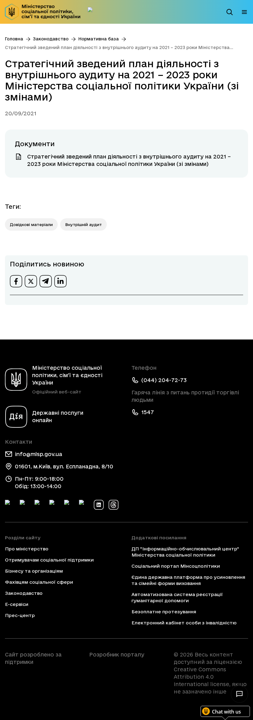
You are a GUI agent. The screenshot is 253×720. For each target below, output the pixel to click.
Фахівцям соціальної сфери (39, 582)
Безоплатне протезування (163, 611)
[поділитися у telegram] (45, 281)
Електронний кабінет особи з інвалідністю (184, 622)
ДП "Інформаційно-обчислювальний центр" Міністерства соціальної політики (185, 551)
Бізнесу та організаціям (34, 571)
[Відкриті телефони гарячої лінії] (239, 694)
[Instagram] (54, 505)
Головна (14, 38)
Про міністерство (26, 548)
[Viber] (84, 505)
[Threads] (113, 505)
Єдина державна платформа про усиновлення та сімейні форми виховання (188, 580)
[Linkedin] (99, 505)
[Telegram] (39, 505)
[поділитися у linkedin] (60, 281)
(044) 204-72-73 (164, 380)
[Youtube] (69, 505)
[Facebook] (10, 505)
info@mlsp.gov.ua (38, 454)
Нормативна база (98, 38)
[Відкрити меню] (244, 12)
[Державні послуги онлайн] (92, 12)
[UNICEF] (42, 679)
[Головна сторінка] (42, 12)
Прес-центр (20, 615)
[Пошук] (229, 12)
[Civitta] (126, 665)
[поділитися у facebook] (16, 281)
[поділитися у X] (31, 281)
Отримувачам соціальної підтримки (49, 559)
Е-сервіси (16, 604)
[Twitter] (25, 505)
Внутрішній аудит (83, 224)
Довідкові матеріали (31, 224)
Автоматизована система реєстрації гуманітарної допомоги (177, 597)
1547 (147, 412)
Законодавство (50, 38)
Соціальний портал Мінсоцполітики (175, 566)
